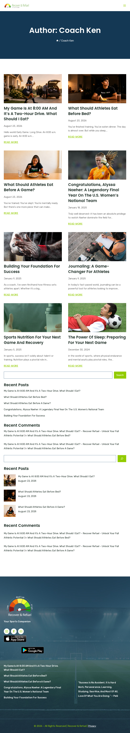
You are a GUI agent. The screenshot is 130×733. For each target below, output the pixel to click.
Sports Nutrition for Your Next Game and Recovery (32, 340)
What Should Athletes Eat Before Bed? (25, 397)
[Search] (122, 458)
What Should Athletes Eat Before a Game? (28, 187)
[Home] (57, 40)
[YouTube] (21, 631)
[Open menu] (124, 5)
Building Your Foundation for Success (24, 415)
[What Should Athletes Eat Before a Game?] (10, 511)
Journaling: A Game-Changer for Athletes (88, 269)
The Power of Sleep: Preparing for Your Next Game (97, 340)
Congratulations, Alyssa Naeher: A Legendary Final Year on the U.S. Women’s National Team (93, 192)
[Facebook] (14, 631)
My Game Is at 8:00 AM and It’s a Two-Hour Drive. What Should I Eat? (30, 114)
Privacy (92, 726)
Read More (11, 142)
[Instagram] (7, 631)
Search (120, 375)
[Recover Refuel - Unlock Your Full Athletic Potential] (18, 5)
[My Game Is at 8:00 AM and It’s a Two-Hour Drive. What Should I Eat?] (10, 480)
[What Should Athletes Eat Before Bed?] (10, 496)
